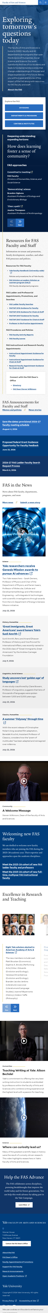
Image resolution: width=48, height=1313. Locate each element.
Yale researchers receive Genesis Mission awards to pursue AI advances (20, 569)
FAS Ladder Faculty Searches (21, 304)
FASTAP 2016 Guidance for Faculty (23, 308)
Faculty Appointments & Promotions (17, 1262)
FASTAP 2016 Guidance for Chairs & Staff (26, 312)
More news (7, 502)
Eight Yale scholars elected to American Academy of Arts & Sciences (20, 950)
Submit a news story (30, 502)
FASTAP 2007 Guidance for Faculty (24, 316)
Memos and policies (12, 410)
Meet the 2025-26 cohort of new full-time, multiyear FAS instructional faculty (22, 875)
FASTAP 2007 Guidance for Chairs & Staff (26, 320)
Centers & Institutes (24, 124)
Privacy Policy (8, 1301)
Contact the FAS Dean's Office (17, 1244)
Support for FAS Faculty (12, 1267)
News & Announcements (12, 1271)
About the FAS (15, 89)
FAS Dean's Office (9, 1257)
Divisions (24, 108)
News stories (35, 410)
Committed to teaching (18, 172)
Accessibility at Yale (27, 1301)
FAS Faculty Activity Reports (21, 335)
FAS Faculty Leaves (17, 339)
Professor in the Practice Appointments (26, 323)
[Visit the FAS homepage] (24, 1223)
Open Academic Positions (13, 1276)
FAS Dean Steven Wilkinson (24, 389)
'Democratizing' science (19, 189)
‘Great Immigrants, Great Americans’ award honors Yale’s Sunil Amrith (21, 630)
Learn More (23, 1205)
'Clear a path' (13, 206)
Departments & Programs (24, 116)
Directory (17, 385)
